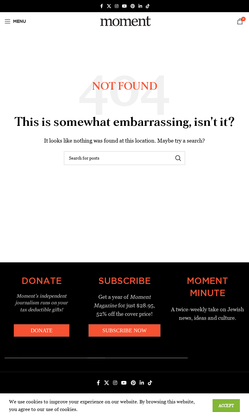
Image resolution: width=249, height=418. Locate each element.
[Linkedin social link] (140, 6)
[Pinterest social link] (133, 6)
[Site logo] (124, 21)
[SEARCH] (178, 158)
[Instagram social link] (116, 6)
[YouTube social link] (124, 6)
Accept (226, 405)
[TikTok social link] (147, 6)
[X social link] (109, 6)
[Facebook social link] (101, 6)
